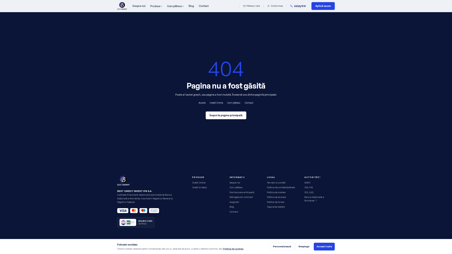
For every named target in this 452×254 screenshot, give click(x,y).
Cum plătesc (175, 6)
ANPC (307, 182)
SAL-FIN (308, 187)
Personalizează (282, 246)
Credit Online (216, 102)
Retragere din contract (241, 197)
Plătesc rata (253, 5)
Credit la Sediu (199, 187)
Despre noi (139, 5)
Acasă (202, 102)
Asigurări (234, 202)
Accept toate (324, 246)
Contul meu (277, 5)
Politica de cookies (276, 192)
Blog (191, 5)
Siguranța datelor (276, 206)
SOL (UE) (309, 192)
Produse (156, 6)
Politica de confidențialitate (281, 187)
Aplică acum (323, 5)
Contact (204, 5)
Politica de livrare (275, 202)
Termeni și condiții (276, 182)
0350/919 (300, 6)
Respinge (304, 246)
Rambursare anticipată (242, 192)
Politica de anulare (276, 197)
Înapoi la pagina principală (226, 115)
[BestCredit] (122, 6)
